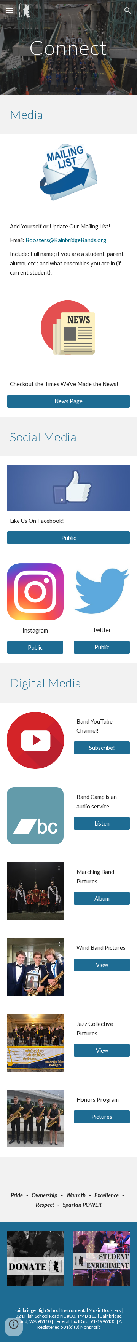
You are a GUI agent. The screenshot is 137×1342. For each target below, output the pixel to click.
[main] (68, 47)
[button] (9, 10)
